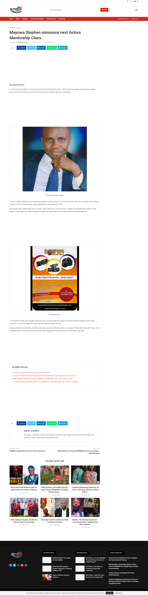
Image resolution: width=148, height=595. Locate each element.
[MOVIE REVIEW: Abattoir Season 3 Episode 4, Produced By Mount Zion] (46, 569)
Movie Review (51, 19)
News (17, 19)
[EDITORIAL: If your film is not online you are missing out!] (80, 577)
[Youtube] (135, 1)
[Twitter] (130, 1)
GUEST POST (134, 19)
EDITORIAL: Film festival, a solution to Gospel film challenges (94, 568)
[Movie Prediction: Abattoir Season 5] (46, 577)
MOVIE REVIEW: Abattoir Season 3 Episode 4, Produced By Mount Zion (62, 568)
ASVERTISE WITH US (123, 19)
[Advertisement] (55, 66)
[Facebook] (127, 1)
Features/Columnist (37, 19)
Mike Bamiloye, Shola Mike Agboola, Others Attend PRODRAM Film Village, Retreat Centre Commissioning (123, 566)
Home (11, 19)
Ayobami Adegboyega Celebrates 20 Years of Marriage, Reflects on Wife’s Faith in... (85, 489)
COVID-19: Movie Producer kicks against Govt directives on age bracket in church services (44, 376)
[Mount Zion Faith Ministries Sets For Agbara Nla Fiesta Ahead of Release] (24, 475)
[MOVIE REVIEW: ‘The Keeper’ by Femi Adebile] (46, 560)
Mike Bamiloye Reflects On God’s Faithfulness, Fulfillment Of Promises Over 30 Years (43, 379)
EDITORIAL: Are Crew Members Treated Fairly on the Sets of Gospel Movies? (96, 560)
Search (104, 10)
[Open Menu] (136, 10)
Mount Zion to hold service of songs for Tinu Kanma (31, 373)
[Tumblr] (25, 565)
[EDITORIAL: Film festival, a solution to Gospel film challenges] (80, 569)
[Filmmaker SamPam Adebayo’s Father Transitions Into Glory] (54, 507)
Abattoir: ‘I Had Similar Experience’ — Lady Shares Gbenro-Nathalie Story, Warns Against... (85, 522)
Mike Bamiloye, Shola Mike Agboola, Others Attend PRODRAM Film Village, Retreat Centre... (54, 489)
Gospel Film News (22, 42)
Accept (109, 593)
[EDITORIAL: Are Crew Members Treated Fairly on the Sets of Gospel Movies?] (80, 560)
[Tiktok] (137, 1)
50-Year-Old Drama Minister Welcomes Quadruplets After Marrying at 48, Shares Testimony (45, 382)
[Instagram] (132, 1)
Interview (61, 19)
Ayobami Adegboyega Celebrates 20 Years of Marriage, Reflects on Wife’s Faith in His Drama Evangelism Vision (124, 581)
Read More (118, 593)
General (25, 19)
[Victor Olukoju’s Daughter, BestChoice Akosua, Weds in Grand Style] (24, 507)
